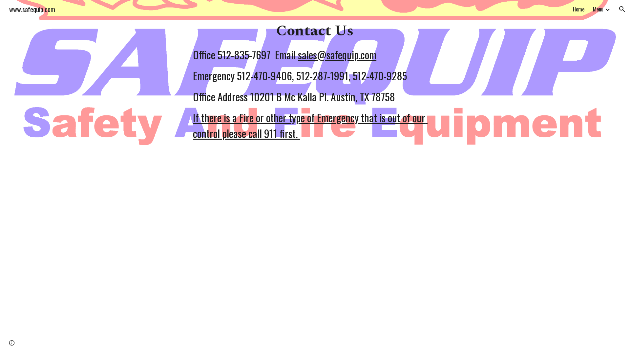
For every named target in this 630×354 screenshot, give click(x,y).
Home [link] (578, 9)
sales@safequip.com (337, 54)
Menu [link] (598, 9)
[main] (315, 81)
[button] (622, 9)
